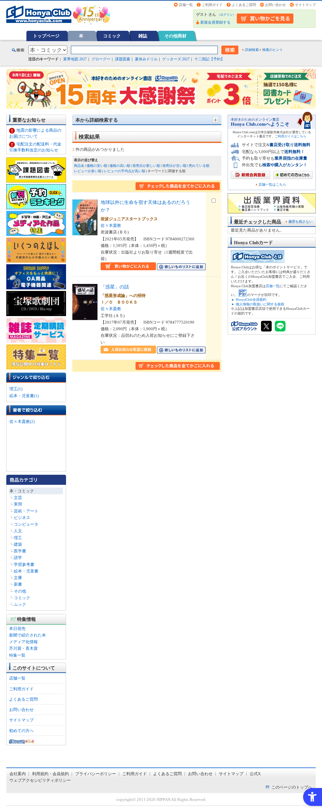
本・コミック (21, 491)
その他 (20, 591)
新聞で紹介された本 (27, 635)
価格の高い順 (119, 165)
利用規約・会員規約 (50, 773)
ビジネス (22, 517)
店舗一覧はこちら (272, 184)
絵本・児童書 (26, 571)
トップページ (46, 35)
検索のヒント (272, 50)
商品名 (79, 165)
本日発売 (17, 628)
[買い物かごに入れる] (128, 266)
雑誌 (142, 35)
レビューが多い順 (88, 171)
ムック (20, 604)
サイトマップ (305, 5)
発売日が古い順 (174, 165)
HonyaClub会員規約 (251, 299)
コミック (112, 35)
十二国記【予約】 (209, 59)
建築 (18, 544)
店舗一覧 (186, 5)
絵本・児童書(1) (24, 395)
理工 (18, 537)
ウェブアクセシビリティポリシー (40, 780)
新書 (18, 584)
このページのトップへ (291, 787)
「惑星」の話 (115, 286)
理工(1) (15, 388)
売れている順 (199, 165)
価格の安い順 (96, 165)
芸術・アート (26, 511)
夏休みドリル (146, 59)
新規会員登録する (215, 22)
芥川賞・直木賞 (23, 648)
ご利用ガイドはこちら (290, 136)
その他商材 (175, 35)
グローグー (101, 59)
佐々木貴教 (111, 225)
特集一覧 (17, 655)
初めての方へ (21, 730)
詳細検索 (252, 50)
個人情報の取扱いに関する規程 (260, 304)
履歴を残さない (300, 221)
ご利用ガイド (212, 5)
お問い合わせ (275, 5)
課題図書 (122, 59)
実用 (18, 504)
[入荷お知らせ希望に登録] (128, 350)
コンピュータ (26, 524)
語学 (18, 557)
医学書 (20, 551)
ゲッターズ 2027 (176, 59)
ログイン (226, 14)
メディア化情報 (23, 641)
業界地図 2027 (75, 59)
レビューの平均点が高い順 (124, 171)
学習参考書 (24, 564)
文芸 (18, 497)
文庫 (18, 577)
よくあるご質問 (244, 5)
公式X (255, 773)
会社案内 (17, 773)
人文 (18, 530)
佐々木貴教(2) (22, 421)
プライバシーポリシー (95, 773)
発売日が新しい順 (146, 165)
